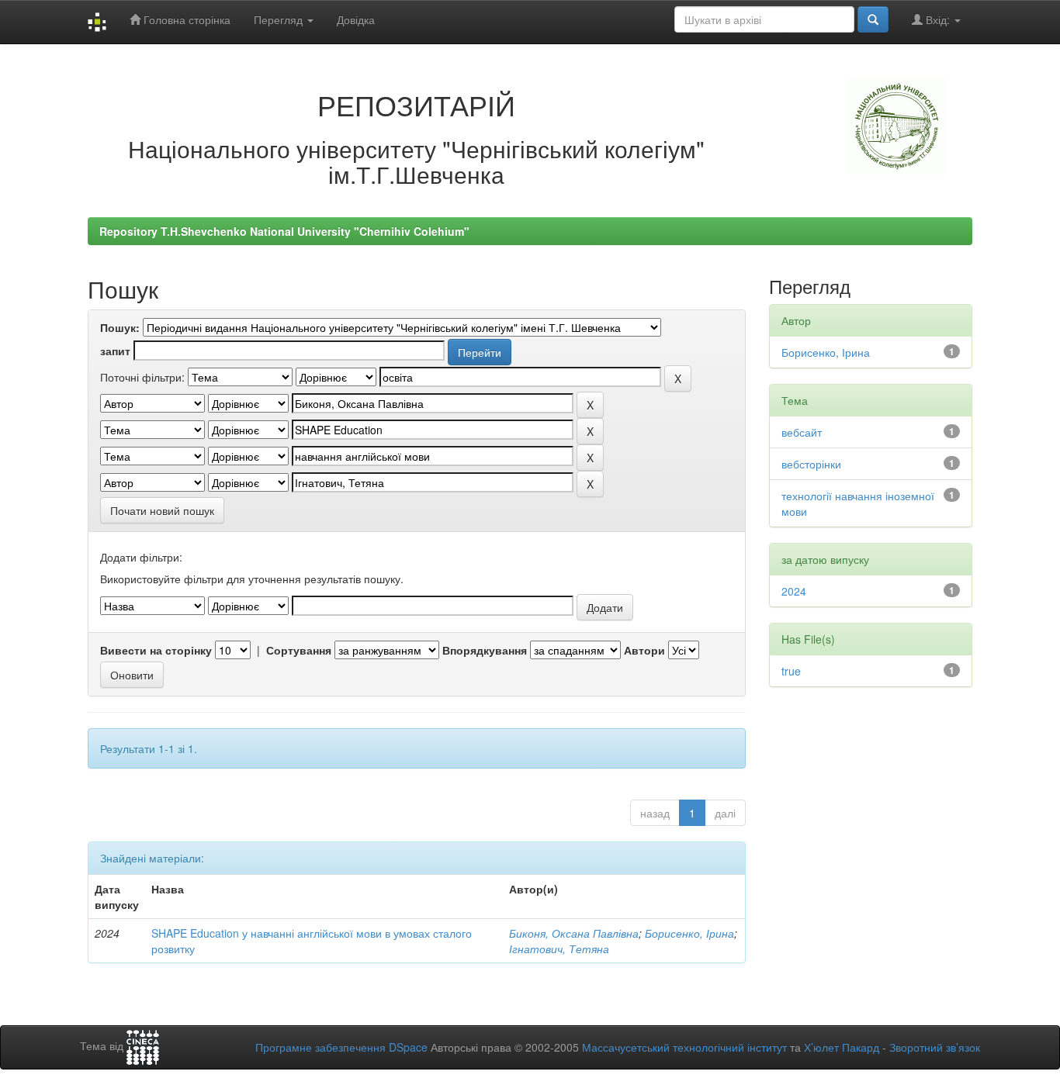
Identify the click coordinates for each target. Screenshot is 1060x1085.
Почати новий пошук (162, 510)
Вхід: (938, 19)
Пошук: (120, 327)
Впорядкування (484, 650)
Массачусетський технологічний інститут (684, 1047)
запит (115, 350)
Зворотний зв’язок (934, 1047)
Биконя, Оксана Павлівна (574, 933)
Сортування (298, 650)
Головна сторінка (185, 19)
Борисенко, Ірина (689, 933)
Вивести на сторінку (156, 650)
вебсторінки (811, 464)
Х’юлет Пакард (841, 1047)
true (791, 671)
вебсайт (801, 432)
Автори (644, 650)
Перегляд (280, 19)
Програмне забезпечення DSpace (341, 1047)
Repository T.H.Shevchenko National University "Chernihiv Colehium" (284, 231)
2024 (793, 591)
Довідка (356, 19)
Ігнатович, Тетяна (559, 948)
